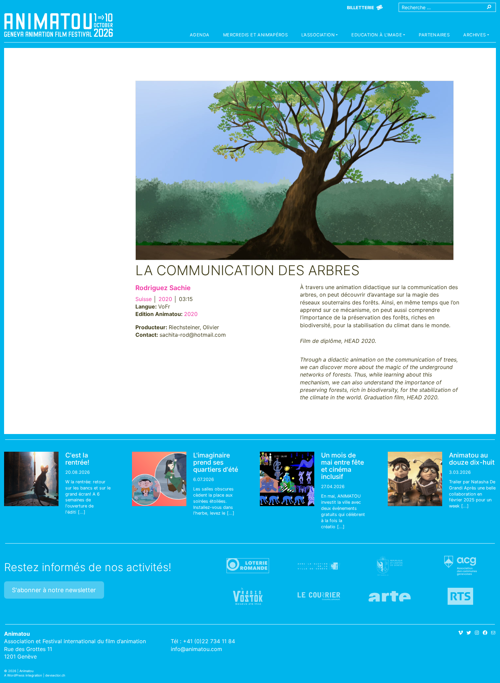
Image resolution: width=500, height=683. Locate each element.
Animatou (58, 25)
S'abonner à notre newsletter (54, 590)
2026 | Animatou (21, 671)
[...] (81, 512)
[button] (320, 35)
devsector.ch (55, 675)
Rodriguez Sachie (162, 288)
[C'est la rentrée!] (31, 479)
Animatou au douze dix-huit (472, 458)
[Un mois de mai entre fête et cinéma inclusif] (287, 479)
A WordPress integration (23, 675)
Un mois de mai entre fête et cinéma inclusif (342, 466)
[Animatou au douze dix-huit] (415, 479)
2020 (165, 299)
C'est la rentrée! (77, 458)
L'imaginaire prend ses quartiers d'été (215, 462)
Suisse (143, 299)
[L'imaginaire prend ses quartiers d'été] (159, 479)
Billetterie (360, 7)
